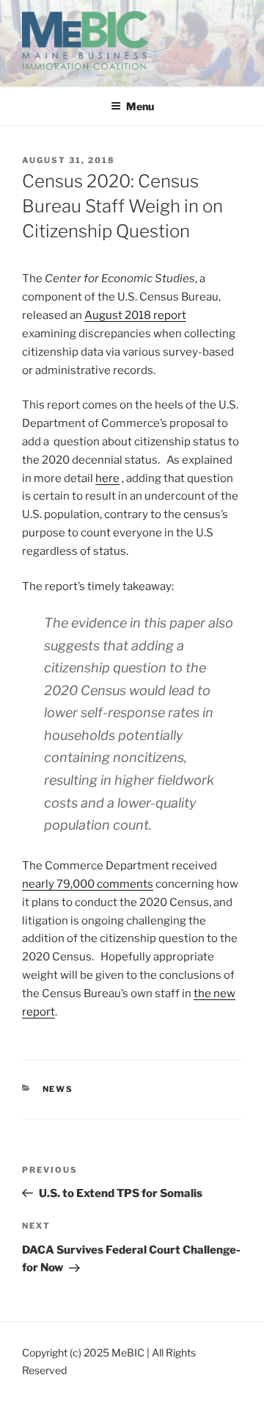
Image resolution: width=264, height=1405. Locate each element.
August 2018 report (135, 315)
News (58, 1089)
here (107, 478)
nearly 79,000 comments (87, 884)
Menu (140, 106)
